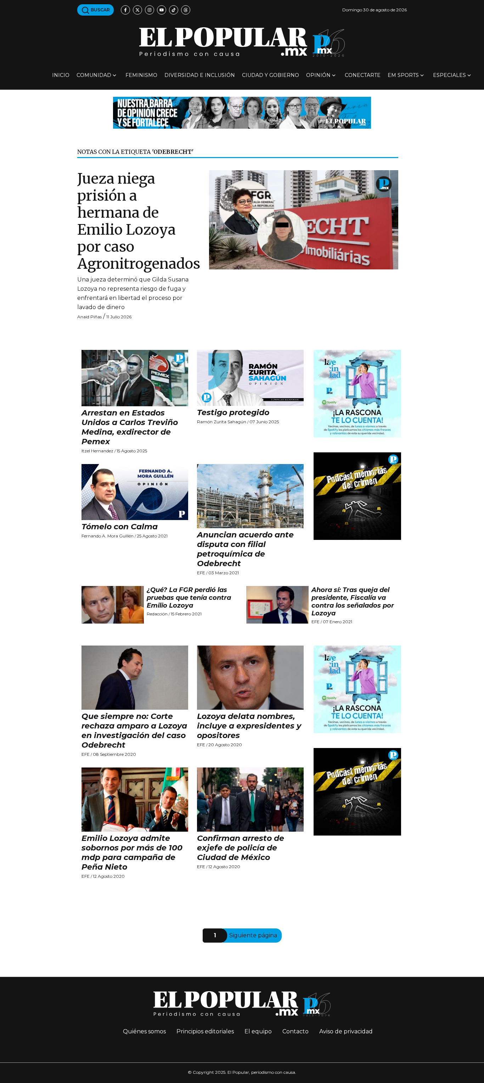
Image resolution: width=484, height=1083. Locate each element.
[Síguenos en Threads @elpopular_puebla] (185, 10)
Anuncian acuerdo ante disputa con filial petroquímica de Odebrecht (245, 549)
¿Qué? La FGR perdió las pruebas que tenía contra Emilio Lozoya (189, 597)
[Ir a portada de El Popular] (242, 42)
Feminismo (141, 75)
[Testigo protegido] (250, 378)
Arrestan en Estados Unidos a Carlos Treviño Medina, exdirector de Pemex (129, 427)
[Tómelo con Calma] (134, 492)
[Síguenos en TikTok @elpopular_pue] (173, 10)
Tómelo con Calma (119, 526)
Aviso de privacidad (346, 1031)
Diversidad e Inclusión (199, 75)
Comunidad (94, 75)
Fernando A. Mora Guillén (107, 535)
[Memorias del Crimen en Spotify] (357, 495)
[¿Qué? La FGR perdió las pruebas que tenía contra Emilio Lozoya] (112, 605)
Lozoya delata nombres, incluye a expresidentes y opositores (249, 725)
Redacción (157, 613)
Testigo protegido (233, 412)
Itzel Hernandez (97, 450)
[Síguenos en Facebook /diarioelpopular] (125, 10)
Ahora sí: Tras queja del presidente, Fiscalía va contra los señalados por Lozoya (352, 601)
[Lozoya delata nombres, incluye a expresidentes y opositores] (250, 678)
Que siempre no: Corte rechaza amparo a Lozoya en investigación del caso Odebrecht (134, 730)
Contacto (295, 1031)
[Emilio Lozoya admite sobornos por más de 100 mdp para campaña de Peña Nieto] (134, 799)
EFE (201, 572)
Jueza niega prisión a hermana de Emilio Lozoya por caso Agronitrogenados (138, 221)
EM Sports (403, 75)
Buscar (100, 9)
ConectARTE (363, 75)
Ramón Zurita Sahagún (221, 421)
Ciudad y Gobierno (270, 75)
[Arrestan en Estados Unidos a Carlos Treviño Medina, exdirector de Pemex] (134, 378)
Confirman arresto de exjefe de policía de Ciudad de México (240, 847)
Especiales (449, 75)
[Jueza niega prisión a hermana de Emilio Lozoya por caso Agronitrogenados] (303, 219)
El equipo (258, 1031)
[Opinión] (242, 112)
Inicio (60, 75)
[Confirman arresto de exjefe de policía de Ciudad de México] (250, 799)
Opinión (318, 75)
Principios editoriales (205, 1031)
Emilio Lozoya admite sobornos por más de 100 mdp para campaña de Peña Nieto (131, 852)
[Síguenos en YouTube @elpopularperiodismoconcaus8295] (161, 10)
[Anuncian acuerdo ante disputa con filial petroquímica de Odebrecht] (250, 496)
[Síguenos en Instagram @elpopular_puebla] (149, 10)
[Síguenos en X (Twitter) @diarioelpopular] (137, 10)
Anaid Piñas (89, 316)
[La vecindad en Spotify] (357, 393)
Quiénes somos (144, 1031)
